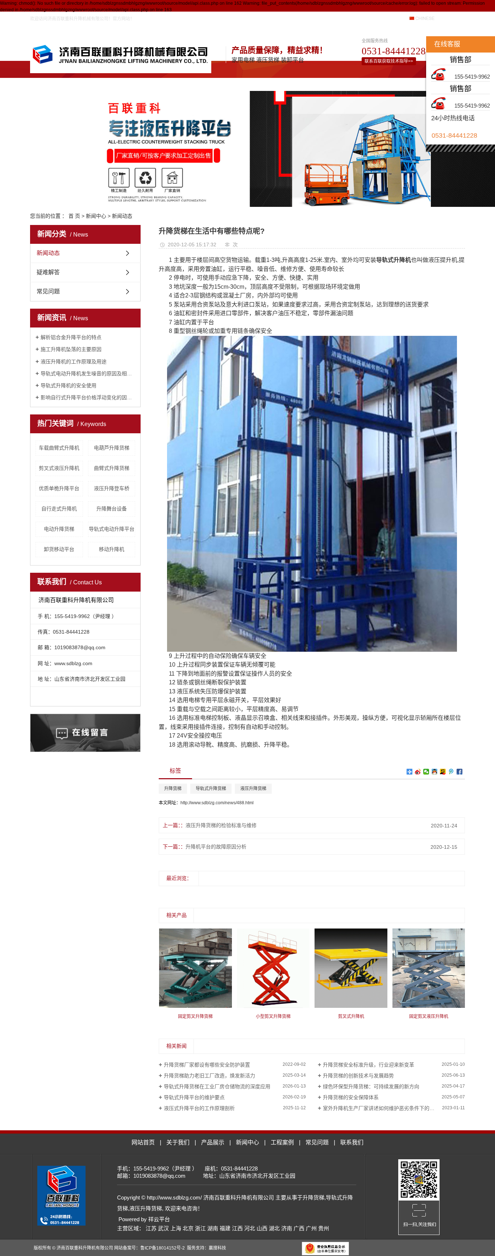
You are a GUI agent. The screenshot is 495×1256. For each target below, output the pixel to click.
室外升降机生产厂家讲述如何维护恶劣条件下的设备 (381, 1108)
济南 (286, 1228)
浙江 (200, 1228)
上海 (175, 1228)
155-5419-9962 (472, 77)
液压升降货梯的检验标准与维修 (221, 825)
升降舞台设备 (111, 509)
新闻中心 (235, 82)
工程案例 (283, 82)
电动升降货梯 (59, 529)
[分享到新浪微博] (418, 772)
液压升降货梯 (253, 788)
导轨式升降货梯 (211, 788)
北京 (188, 1228)
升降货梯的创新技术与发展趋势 (358, 1075)
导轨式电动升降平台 (111, 529)
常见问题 (331, 82)
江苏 (151, 1228)
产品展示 (187, 82)
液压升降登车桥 (111, 488)
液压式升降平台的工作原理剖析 (199, 1108)
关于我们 (138, 82)
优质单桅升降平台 (59, 488)
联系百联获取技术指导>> (389, 61)
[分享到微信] (426, 772)
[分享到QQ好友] (435, 772)
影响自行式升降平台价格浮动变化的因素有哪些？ (88, 397)
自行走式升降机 (59, 509)
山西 (262, 1228)
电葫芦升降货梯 (111, 448)
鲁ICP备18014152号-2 (162, 1248)
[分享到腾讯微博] (451, 772)
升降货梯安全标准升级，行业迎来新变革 (368, 1065)
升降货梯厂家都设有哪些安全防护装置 (207, 1065)
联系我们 (379, 82)
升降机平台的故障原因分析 (216, 847)
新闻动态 (122, 216)
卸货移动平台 (59, 549)
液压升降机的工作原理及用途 (74, 361)
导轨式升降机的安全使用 (68, 385)
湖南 (212, 1228)
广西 (299, 1228)
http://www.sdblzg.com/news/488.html (217, 802)
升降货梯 (173, 788)
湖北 (274, 1228)
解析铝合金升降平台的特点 (71, 337)
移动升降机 (111, 549)
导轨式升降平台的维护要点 (194, 1097)
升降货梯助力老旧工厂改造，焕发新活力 (209, 1075)
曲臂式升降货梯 (111, 468)
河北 (249, 1228)
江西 (237, 1228)
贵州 (323, 1228)
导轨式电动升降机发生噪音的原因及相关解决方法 (88, 373)
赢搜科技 (217, 1248)
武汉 (163, 1228)
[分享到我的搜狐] (443, 772)
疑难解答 (48, 272)
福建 (225, 1228)
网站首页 (90, 82)
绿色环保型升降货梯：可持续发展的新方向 (371, 1086)
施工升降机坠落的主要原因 (71, 349)
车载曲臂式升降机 (59, 448)
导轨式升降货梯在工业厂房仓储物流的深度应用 (217, 1086)
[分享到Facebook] (460, 772)
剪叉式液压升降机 (59, 468)
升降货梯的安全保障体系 (351, 1097)
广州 (311, 1228)
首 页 (74, 216)
